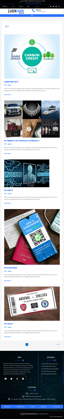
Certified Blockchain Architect (49, 364)
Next (59, 344)
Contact (21, 6)
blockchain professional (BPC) (33, 3)
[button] (28, 6)
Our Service (56, 406)
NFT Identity (8, 190)
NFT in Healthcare (10, 268)
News (32, 406)
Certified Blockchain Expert (49, 366)
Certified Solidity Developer (49, 374)
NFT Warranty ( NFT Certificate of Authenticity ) (22, 140)
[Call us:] (33, 10)
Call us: (38, 10)
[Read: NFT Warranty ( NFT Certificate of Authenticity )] (32, 119)
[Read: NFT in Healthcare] (32, 237)
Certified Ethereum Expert (48, 371)
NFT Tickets (8, 324)
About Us (5, 6)
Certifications (20, 406)
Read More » (8, 94)
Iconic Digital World (58, 416)
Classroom (7, 406)
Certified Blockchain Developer (50, 369)
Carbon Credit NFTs (11, 82)
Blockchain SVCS (31, 414)
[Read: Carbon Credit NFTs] (32, 56)
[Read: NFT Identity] (26, 173)
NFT (5, 85)
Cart (13, 6)
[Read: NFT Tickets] (32, 303)
